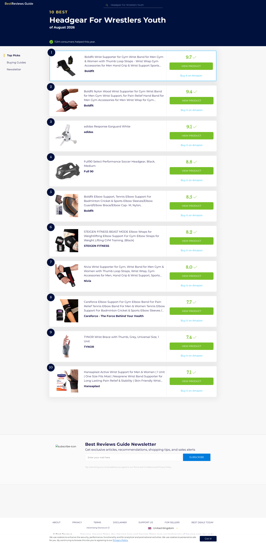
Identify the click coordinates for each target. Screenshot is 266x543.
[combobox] (133, 5)
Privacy (77, 522)
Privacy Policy (120, 540)
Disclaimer (120, 522)
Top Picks (13, 55)
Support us (146, 522)
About (56, 522)
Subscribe (196, 457)
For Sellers (172, 522)
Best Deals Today (202, 522)
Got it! (208, 538)
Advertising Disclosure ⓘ (98, 528)
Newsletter (14, 69)
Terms (97, 522)
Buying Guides (16, 62)
